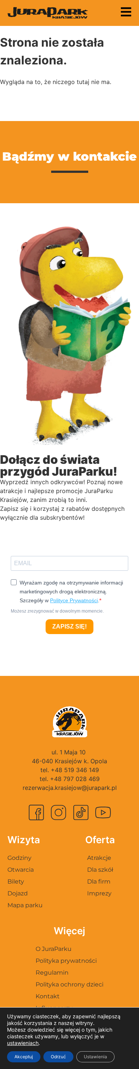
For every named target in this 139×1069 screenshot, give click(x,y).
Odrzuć (58, 1056)
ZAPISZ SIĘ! (69, 626)
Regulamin (52, 972)
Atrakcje (99, 857)
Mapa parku (25, 905)
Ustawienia (95, 1056)
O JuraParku (54, 948)
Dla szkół (100, 869)
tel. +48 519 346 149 (70, 770)
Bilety (15, 881)
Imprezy (99, 893)
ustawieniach (23, 1043)
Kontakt (48, 996)
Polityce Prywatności (74, 600)
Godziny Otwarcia (20, 863)
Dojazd (17, 893)
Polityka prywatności (66, 960)
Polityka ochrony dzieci (69, 984)
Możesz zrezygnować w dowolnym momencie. (57, 611)
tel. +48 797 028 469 (70, 779)
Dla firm (98, 881)
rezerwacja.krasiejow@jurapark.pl (70, 787)
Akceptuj (23, 1056)
